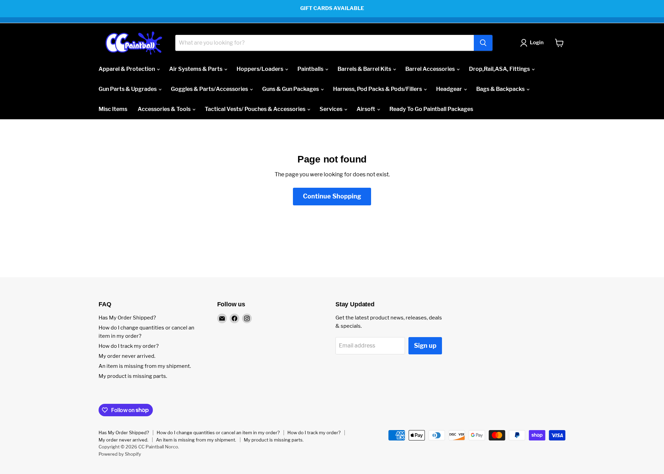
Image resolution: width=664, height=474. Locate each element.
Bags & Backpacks (501, 89)
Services (331, 109)
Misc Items (113, 109)
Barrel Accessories (430, 69)
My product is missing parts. (133, 376)
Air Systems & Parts (196, 69)
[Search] (483, 43)
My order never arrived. (127, 356)
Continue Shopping (332, 196)
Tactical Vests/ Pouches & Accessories (255, 109)
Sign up (425, 345)
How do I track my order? (129, 346)
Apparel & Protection (127, 69)
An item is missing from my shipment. (145, 366)
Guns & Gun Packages (291, 89)
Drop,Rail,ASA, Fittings (500, 69)
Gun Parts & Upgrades (128, 89)
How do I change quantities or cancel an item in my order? (218, 432)
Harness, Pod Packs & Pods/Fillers (378, 89)
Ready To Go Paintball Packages (431, 109)
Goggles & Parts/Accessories (210, 89)
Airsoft (366, 109)
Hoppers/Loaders (260, 69)
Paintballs (310, 69)
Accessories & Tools (165, 109)
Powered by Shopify (120, 454)
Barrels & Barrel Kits (365, 69)
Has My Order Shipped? (127, 318)
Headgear (449, 89)
